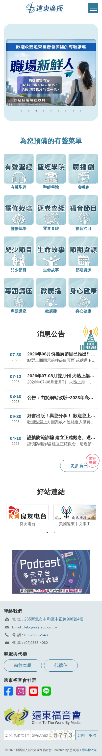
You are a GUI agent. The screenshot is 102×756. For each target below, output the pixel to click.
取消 (92, 735)
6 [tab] (58, 110)
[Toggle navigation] (93, 8)
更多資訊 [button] (79, 465)
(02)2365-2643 (36, 635)
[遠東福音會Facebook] (8, 691)
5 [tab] (51, 110)
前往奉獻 (23, 665)
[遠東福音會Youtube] (33, 691)
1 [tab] (21, 110)
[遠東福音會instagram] (21, 691)
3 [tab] (36, 110)
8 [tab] (73, 110)
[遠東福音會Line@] (46, 691)
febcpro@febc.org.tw (40, 627)
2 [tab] (28, 110)
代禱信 (61, 665)
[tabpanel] (51, 72)
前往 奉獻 (92, 460)
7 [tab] (65, 110)
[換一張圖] (62, 735)
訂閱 (81, 735)
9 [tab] (80, 110)
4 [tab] (43, 110)
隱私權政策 (89, 750)
